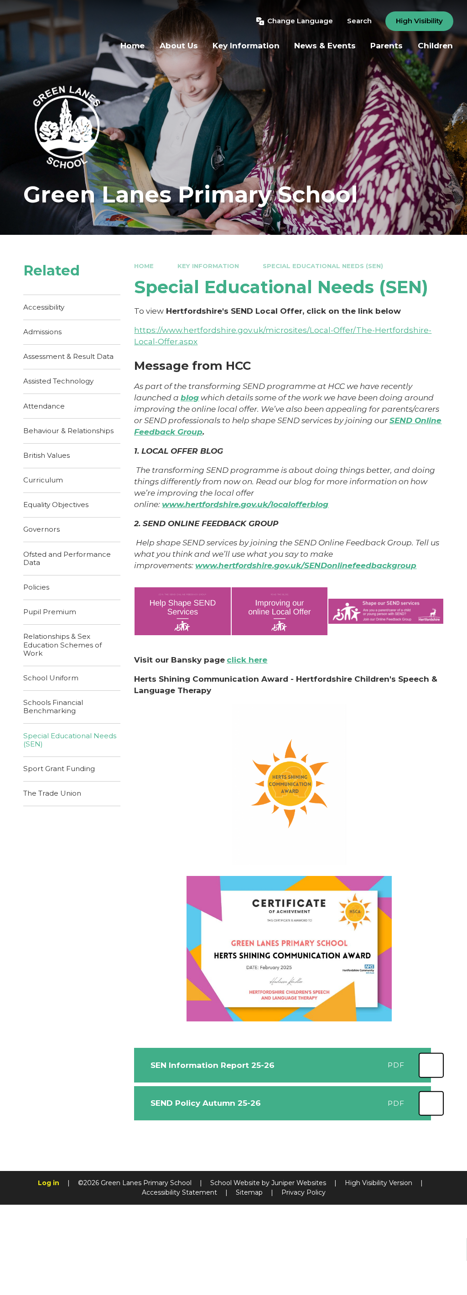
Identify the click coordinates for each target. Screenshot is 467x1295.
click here (247, 659)
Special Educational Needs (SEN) (323, 265)
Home (144, 265)
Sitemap (249, 1192)
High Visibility (419, 20)
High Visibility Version (378, 1183)
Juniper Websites (298, 1183)
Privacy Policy (303, 1192)
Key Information (208, 265)
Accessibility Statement (179, 1192)
